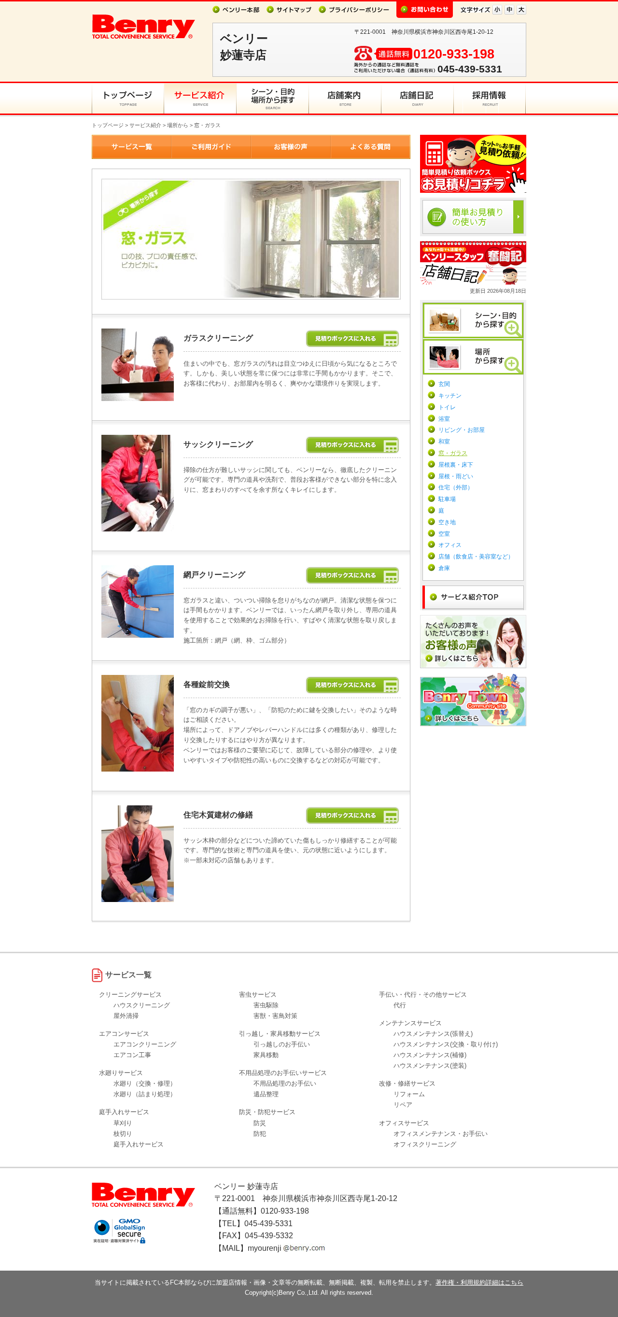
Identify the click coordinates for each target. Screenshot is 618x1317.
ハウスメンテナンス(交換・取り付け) (445, 1044)
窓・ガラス (452, 453)
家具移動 (266, 1055)
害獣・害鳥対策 (275, 1015)
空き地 (447, 522)
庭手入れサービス (138, 1144)
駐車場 (447, 499)
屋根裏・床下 (455, 464)
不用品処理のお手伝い (284, 1083)
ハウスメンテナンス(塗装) (429, 1065)
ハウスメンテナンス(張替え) (433, 1033)
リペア (402, 1104)
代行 (399, 1005)
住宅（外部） (455, 487)
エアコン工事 (132, 1055)
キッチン (450, 395)
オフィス (450, 545)
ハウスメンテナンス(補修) (429, 1055)
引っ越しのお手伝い (281, 1044)
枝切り (122, 1133)
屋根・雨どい (455, 476)
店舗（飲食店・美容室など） (476, 556)
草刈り (122, 1123)
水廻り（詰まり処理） (144, 1094)
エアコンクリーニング (144, 1044)
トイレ (447, 407)
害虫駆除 (266, 1005)
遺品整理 (266, 1094)
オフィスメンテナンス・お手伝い (440, 1133)
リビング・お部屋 (461, 430)
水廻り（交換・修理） (144, 1083)
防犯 (259, 1133)
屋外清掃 (126, 1015)
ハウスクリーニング (141, 1005)
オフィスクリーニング (424, 1144)
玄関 (444, 384)
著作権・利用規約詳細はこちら (479, 1282)
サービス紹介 (145, 125)
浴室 (444, 418)
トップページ (108, 125)
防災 (259, 1123)
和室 (444, 441)
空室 (444, 533)
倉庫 (444, 568)
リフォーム (409, 1094)
